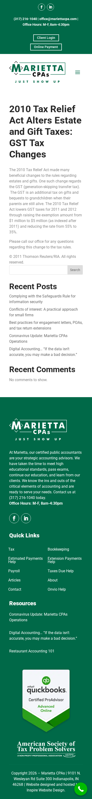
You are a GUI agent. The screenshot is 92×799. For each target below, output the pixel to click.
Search (75, 270)
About (53, 580)
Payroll (14, 571)
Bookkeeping (58, 550)
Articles (14, 580)
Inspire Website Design (45, 790)
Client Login (46, 38)
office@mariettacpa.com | (58, 19)
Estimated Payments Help (25, 560)
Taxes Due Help (61, 571)
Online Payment (46, 47)
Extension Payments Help (65, 560)
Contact (14, 590)
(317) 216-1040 (25, 19)
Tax (11, 550)
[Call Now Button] (80, 789)
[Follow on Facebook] (41, 7)
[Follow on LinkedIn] (50, 7)
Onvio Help (57, 590)
